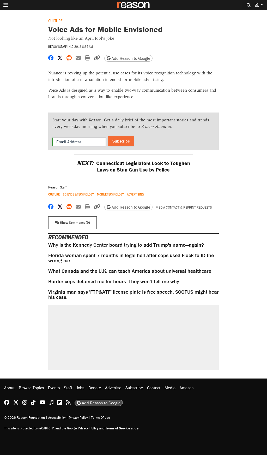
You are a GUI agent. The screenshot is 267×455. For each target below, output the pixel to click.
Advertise (113, 387)
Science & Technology (78, 194)
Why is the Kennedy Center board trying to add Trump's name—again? (126, 244)
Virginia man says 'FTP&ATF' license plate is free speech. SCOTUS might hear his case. (133, 294)
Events (54, 387)
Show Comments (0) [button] (74, 222)
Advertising (135, 194)
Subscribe (121, 141)
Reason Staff (57, 46)
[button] (259, 5)
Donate (94, 387)
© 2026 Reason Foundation (24, 417)
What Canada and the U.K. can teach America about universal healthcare (129, 271)
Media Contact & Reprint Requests (184, 207)
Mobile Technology (110, 194)
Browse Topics (31, 387)
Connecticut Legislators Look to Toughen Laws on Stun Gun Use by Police (133, 166)
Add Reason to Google (130, 58)
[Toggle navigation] (5, 5)
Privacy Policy (78, 417)
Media (170, 387)
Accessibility (56, 417)
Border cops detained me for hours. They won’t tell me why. (114, 281)
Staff (68, 387)
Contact (153, 387)
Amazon (187, 387)
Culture (55, 20)
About (9, 387)
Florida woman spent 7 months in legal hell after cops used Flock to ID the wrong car (131, 258)
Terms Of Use (100, 417)
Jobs (80, 387)
